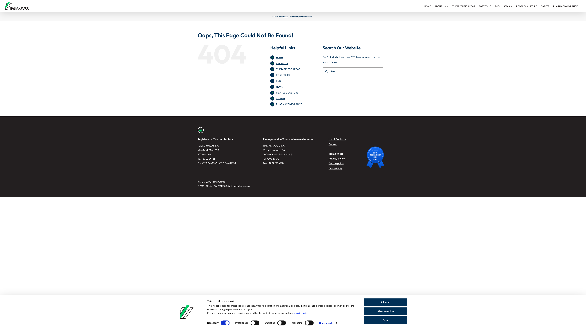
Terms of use (336, 153)
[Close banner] (414, 299)
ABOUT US (282, 63)
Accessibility (335, 168)
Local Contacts (337, 139)
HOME (279, 57)
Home (285, 16)
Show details (326, 323)
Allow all (385, 302)
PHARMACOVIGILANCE (289, 104)
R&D (278, 80)
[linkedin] (201, 130)
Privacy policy (337, 158)
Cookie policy (336, 163)
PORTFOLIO (283, 74)
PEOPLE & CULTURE (287, 92)
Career (333, 144)
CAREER (280, 98)
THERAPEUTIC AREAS (288, 69)
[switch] (255, 322)
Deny (385, 320)
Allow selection (385, 311)
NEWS (279, 86)
